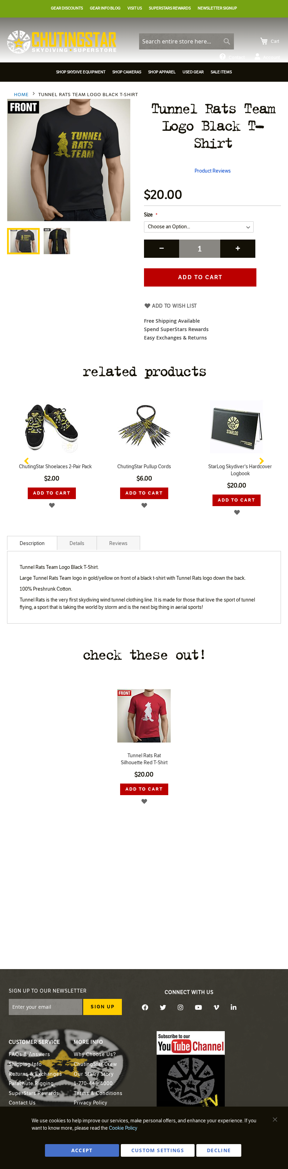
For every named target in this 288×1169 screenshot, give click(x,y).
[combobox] (186, 41)
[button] (56, 241)
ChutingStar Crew (95, 1064)
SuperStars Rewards (34, 1093)
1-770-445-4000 (93, 1084)
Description (32, 543)
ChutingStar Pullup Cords (144, 467)
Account (271, 57)
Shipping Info (25, 1064)
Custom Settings (157, 1150)
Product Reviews (213, 171)
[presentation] (26, 459)
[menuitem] (80, 72)
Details (77, 543)
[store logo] (61, 42)
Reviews (118, 543)
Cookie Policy (123, 1128)
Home (21, 95)
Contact (237, 57)
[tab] (32, 543)
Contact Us (22, 1103)
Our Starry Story (94, 1074)
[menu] (144, 73)
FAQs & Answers (29, 1054)
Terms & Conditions (98, 1093)
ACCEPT (82, 1150)
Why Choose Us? (95, 1054)
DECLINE (219, 1150)
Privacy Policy (90, 1103)
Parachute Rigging (31, 1084)
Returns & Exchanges (35, 1074)
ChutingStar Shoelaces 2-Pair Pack (55, 467)
